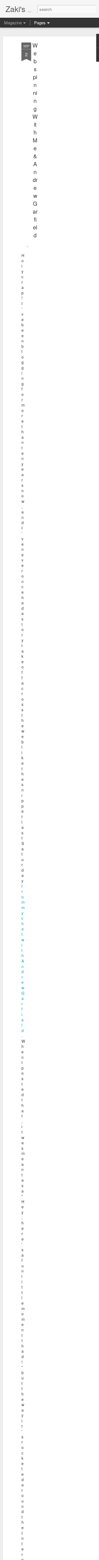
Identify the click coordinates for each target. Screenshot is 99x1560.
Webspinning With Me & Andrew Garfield (35, 140)
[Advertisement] (51, 128)
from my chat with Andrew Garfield (23, 958)
